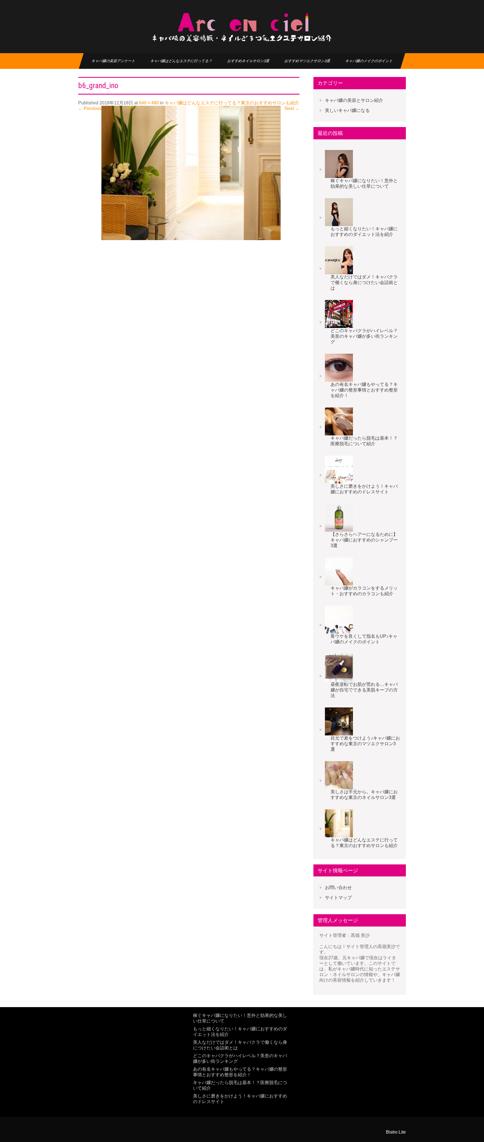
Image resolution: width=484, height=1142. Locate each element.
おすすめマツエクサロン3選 (307, 61)
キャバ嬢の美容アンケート (113, 61)
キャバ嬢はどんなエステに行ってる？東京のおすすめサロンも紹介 (232, 102)
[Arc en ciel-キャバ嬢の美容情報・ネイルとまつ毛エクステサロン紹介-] (242, 26)
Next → (292, 108)
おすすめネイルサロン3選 (248, 61)
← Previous (89, 108)
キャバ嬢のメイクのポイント (369, 61)
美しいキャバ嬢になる (347, 110)
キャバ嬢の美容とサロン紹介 (354, 100)
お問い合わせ (338, 887)
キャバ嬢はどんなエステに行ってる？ (181, 61)
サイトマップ (338, 897)
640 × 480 (149, 102)
